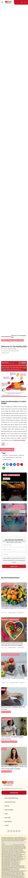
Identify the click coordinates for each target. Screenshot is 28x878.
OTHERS (6, 825)
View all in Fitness (6, 712)
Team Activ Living (11, 348)
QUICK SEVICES (8, 821)
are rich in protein (13, 422)
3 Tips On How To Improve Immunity (12, 678)
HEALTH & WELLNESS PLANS (11, 798)
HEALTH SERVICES (9, 809)
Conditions (7, 336)
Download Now (14, 792)
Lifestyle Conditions (13, 340)
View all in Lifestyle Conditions (9, 741)
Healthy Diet (18, 457)
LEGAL (6, 813)
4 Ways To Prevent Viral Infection (14, 515)
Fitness (3, 689)
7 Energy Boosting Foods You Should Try (14, 608)
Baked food (5, 455)
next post (22, 511)
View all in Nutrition (6, 771)
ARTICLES (7, 806)
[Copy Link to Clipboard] (21, 464)
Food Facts (4, 584)
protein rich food (6, 459)
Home (2, 336)
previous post (6, 478)
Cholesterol (5, 619)
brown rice (21, 455)
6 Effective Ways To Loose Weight (13, 482)
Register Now (14, 566)
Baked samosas (13, 455)
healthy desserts (10, 457)
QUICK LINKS (7, 817)
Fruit (3, 457)
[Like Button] (3, 444)
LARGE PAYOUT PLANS (10, 802)
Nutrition (21, 340)
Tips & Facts (16, 654)
